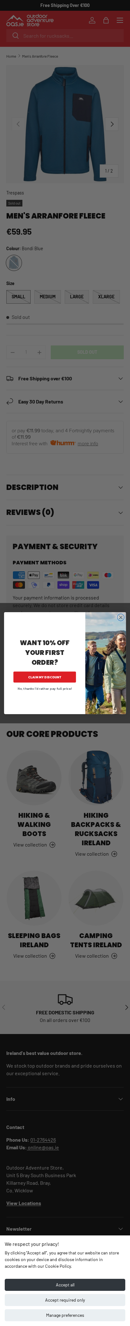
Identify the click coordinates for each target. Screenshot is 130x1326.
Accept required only (65, 1300)
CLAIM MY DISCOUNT (45, 677)
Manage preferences (65, 1315)
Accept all (65, 1284)
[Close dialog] (120, 617)
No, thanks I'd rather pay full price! (45, 688)
